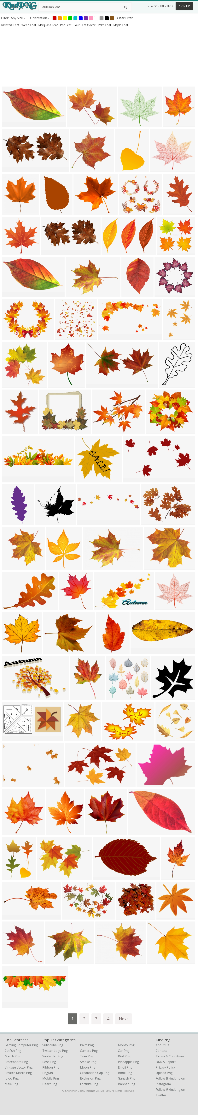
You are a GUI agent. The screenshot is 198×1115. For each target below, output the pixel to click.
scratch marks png (18, 1073)
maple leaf (120, 25)
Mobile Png (50, 1078)
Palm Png (87, 1045)
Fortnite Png (89, 1084)
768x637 (102, 961)
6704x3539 (106, 337)
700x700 (99, 431)
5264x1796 (11, 480)
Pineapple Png (128, 1062)
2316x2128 (84, 480)
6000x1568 (11, 1005)
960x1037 (10, 833)
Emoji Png (125, 1067)
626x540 (46, 431)
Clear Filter (125, 18)
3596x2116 (95, 385)
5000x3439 (11, 608)
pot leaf (66, 25)
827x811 (164, 252)
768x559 (90, 567)
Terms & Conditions (170, 1056)
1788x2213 (57, 385)
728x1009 (167, 385)
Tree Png (87, 1056)
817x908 (9, 212)
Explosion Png (90, 1078)
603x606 (9, 961)
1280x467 (138, 651)
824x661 (50, 651)
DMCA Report (166, 1062)
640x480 (151, 567)
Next (123, 1019)
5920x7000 (54, 567)
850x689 (74, 125)
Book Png (125, 1073)
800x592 (148, 522)
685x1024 (48, 212)
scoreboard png (16, 1062)
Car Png (124, 1051)
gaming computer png (21, 1045)
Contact (161, 1051)
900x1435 (129, 294)
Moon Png (87, 1067)
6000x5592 (159, 169)
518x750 (9, 877)
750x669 (153, 431)
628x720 (66, 608)
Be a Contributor (160, 6)
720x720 (113, 697)
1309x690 (10, 125)
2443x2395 (79, 169)
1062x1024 (163, 294)
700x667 (126, 212)
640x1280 (10, 522)
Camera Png (89, 1051)
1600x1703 (171, 125)
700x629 (69, 917)
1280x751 (131, 480)
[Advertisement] (99, 57)
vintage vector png (19, 1067)
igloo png (12, 1078)
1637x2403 (171, 337)
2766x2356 (54, 961)
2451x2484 (11, 385)
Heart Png (49, 1084)
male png (11, 1084)
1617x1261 (46, 877)
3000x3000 (11, 252)
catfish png (13, 1051)
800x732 (163, 917)
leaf (16, 25)
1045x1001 (164, 738)
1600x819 (10, 738)
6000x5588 (163, 608)
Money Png (126, 1045)
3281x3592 (94, 833)
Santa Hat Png (52, 1056)
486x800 (122, 169)
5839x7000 (54, 833)
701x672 (123, 917)
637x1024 (104, 651)
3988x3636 (82, 212)
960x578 (100, 877)
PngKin (47, 1073)
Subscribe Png (52, 1045)
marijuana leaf (48, 25)
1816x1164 (102, 608)
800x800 (158, 697)
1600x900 (85, 522)
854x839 (62, 337)
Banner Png (126, 1084)
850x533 (72, 784)
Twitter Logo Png (55, 1051)
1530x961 (10, 294)
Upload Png (164, 1073)
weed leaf (29, 25)
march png (12, 1056)
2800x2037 (74, 294)
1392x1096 (136, 833)
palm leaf (105, 25)
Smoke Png (88, 1062)
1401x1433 (11, 651)
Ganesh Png (127, 1078)
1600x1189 (111, 738)
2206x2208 (44, 522)
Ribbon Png (50, 1067)
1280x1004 (11, 337)
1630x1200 (11, 697)
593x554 (125, 125)
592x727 (9, 431)
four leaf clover (85, 25)
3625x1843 (11, 169)
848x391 (9, 917)
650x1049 (169, 877)
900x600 (9, 784)
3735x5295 (172, 212)
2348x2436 (72, 738)
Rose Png (49, 1062)
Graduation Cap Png (94, 1073)
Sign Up (184, 6)
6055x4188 (110, 252)
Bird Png (124, 1056)
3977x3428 (156, 961)
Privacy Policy (165, 1067)
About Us (162, 1045)
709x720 (77, 697)
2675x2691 (11, 567)
